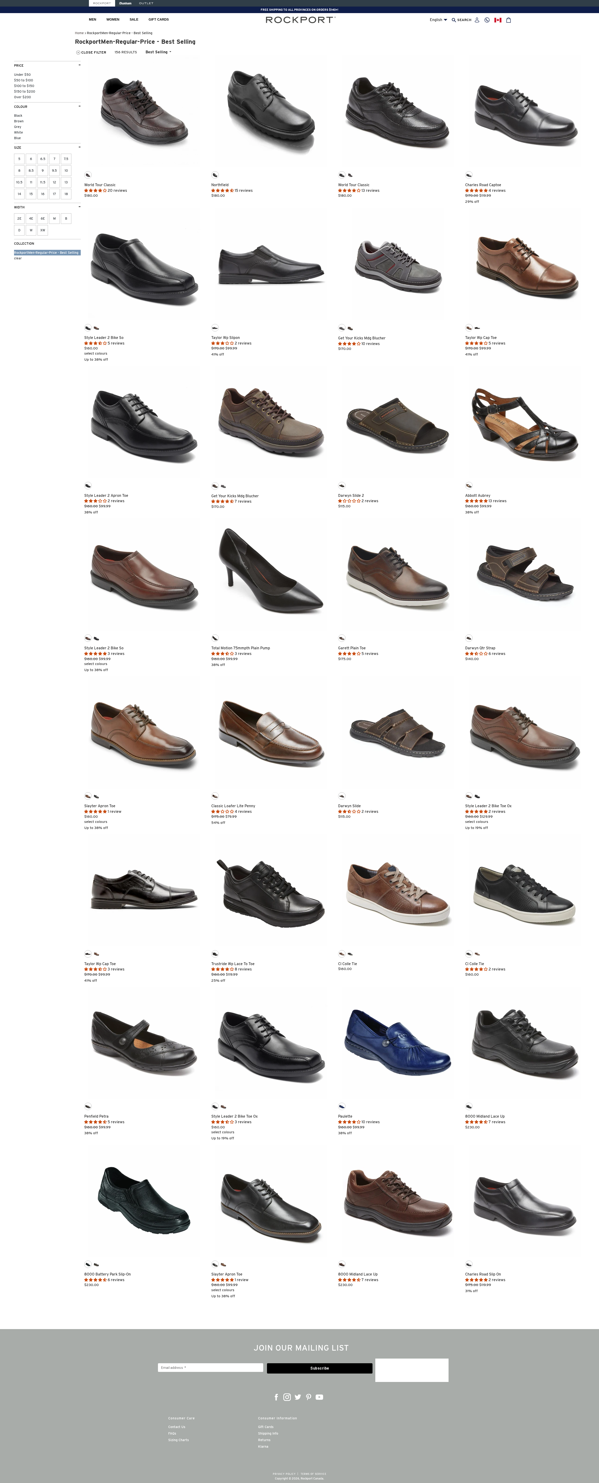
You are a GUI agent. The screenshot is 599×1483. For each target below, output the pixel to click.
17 (54, 194)
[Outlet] (146, 3)
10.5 (19, 182)
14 (19, 194)
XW (42, 230)
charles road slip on (483, 1274)
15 (31, 194)
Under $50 (22, 74)
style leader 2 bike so (104, 337)
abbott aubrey (477, 495)
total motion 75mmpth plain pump (240, 648)
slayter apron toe (99, 806)
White (18, 132)
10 (66, 170)
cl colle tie (347, 964)
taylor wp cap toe (481, 337)
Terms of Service (313, 1473)
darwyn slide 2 (351, 495)
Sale (134, 19)
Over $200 (22, 97)
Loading (335, 1305)
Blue (17, 138)
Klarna (263, 1446)
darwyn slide (349, 806)
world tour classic (100, 185)
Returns (264, 1440)
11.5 (42, 182)
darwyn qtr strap (480, 648)
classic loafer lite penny (233, 806)
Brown (19, 121)
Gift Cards (159, 19)
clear (18, 258)
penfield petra (96, 1116)
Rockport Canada (312, 1478)
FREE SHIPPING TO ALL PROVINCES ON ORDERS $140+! (299, 9)
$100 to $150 (24, 86)
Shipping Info (268, 1433)
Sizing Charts (178, 1440)
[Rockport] (102, 3)
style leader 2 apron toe (106, 495)
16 (42, 194)
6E (43, 218)
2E (19, 218)
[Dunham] (125, 3)
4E (31, 218)
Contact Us (176, 1427)
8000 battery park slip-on (107, 1274)
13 (66, 182)
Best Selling (157, 52)
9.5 (54, 170)
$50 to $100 (23, 80)
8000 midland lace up (485, 1116)
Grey (17, 127)
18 (66, 194)
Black (18, 115)
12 (54, 182)
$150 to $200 (24, 91)
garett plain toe (352, 648)
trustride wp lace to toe (233, 964)
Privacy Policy (284, 1473)
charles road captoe (483, 185)
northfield (220, 185)
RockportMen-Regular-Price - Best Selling (46, 252)
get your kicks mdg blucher (362, 338)
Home (79, 33)
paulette (345, 1116)
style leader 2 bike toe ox (488, 806)
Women (112, 19)
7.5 (66, 159)
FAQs (172, 1433)
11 (31, 182)
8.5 (31, 170)
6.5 (42, 159)
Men (92, 19)
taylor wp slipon (225, 337)
